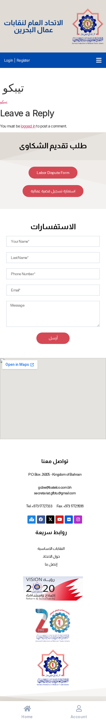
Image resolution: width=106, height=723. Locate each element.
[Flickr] (69, 519)
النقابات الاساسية (51, 548)
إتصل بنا (51, 564)
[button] (98, 60)
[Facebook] (41, 519)
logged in (28, 126)
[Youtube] (59, 519)
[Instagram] (78, 519)
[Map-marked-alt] (31, 519)
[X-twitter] (50, 519)
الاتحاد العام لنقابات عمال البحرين (33, 26)
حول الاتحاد (51, 556)
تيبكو (3, 101)
